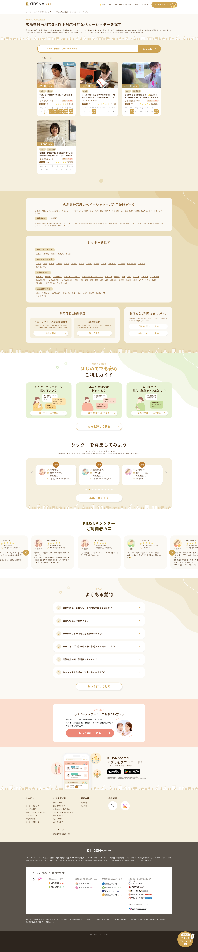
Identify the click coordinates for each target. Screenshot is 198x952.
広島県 (61, 254)
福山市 (74, 264)
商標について (50, 922)
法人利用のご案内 (141, 4)
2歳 (86, 280)
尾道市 (66, 264)
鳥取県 (38, 254)
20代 (141, 280)
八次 (85, 293)
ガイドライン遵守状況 (119, 919)
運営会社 (28, 919)
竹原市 (51, 264)
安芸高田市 (131, 264)
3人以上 (145, 277)
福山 (73, 293)
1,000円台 (154, 277)
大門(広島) (56, 293)
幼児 (135, 280)
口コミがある (62, 283)
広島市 (38, 264)
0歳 (76, 280)
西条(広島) (46, 293)
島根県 (46, 254)
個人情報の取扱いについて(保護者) (81, 919)
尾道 (38, 293)
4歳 (96, 280)
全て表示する (41, 267)
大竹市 (103, 264)
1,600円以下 (41, 280)
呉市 (45, 264)
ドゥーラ (108, 277)
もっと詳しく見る (99, 686)
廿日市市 (121, 264)
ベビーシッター (82, 30)
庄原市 (96, 264)
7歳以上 (113, 280)
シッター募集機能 (114, 453)
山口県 (68, 254)
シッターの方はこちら (163, 4)
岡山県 (53, 254)
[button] (86, 489)
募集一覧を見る (99, 498)
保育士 (48, 277)
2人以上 (136, 277)
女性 (129, 277)
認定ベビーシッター (72, 277)
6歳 (106, 280)
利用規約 (37, 919)
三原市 (59, 264)
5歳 (101, 280)
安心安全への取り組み (123, 4)
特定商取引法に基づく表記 (34, 922)
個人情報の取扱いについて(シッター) (55, 919)
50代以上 (40, 283)
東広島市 (112, 264)
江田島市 (141, 264)
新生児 (121, 280)
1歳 (81, 280)
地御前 (91, 293)
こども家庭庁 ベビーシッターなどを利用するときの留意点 (148, 919)
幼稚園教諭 (57, 277)
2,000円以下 (54, 280)
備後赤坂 (66, 293)
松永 (79, 293)
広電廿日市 (100, 293)
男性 (123, 277)
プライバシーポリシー (102, 919)
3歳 (91, 280)
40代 (154, 280)
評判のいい (50, 283)
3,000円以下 (67, 280)
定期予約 (39, 277)
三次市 (89, 264)
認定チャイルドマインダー (92, 277)
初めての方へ (106, 4)
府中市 (81, 264)
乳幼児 (128, 280)
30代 (147, 280)
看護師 (117, 277)
